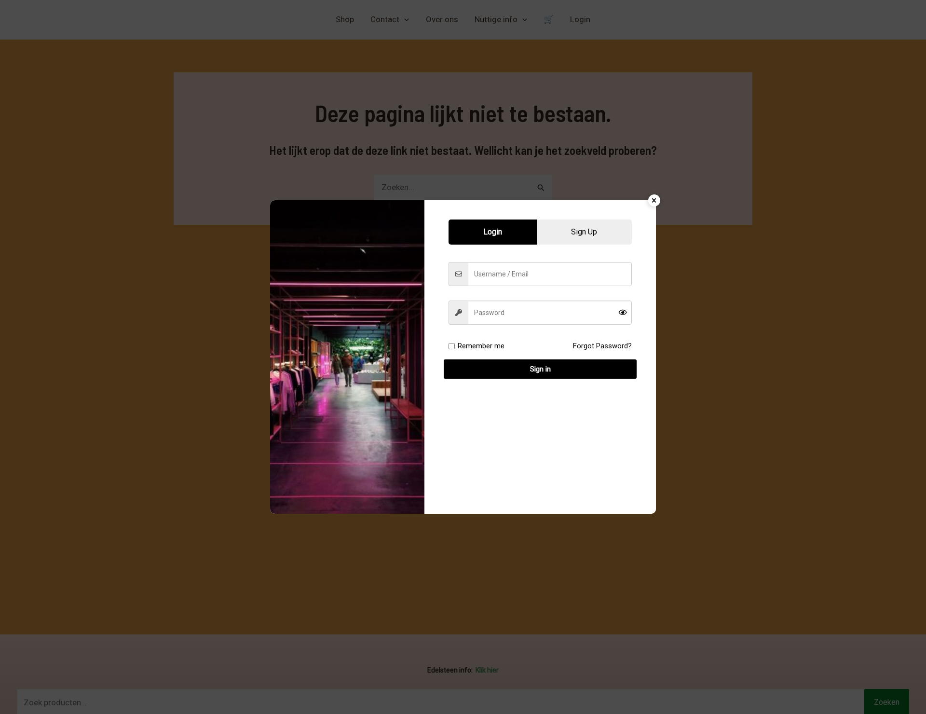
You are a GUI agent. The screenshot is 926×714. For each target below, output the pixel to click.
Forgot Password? (602, 346)
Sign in (540, 369)
